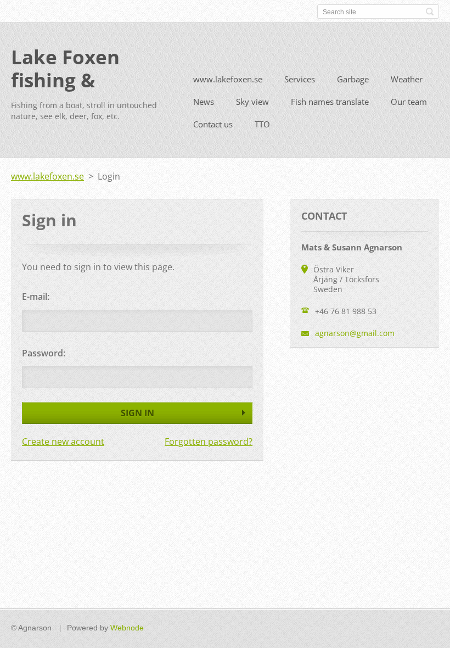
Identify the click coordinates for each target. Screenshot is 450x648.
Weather (407, 79)
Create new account (63, 441)
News (203, 101)
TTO (262, 124)
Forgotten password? (208, 441)
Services (299, 79)
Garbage (353, 79)
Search (430, 11)
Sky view (252, 101)
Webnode (127, 627)
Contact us (213, 124)
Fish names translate (330, 101)
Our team (409, 101)
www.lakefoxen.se (227, 79)
